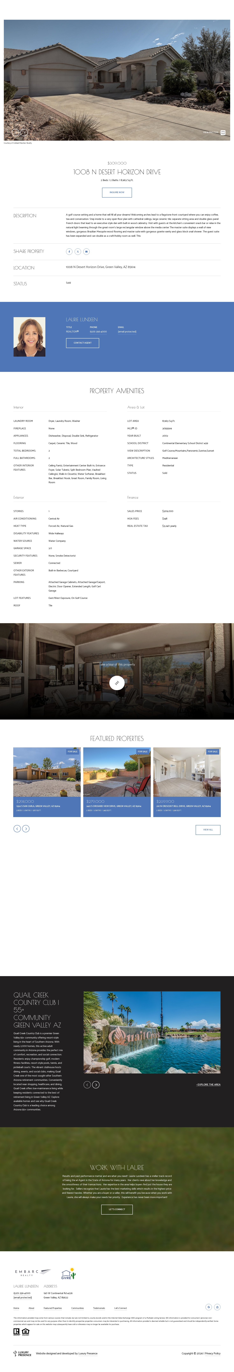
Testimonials (99, 1308)
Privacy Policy (212, 1353)
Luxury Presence (87, 1353)
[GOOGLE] (209, 1307)
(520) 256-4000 (98, 332)
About (31, 1308)
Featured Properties (53, 1308)
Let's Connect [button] (117, 1209)
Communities (77, 1308)
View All (208, 830)
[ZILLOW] (217, 1307)
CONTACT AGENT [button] (83, 343)
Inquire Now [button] (117, 192)
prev (15, 132)
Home (16, 1308)
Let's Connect (120, 1308)
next (24, 132)
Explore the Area (209, 1085)
